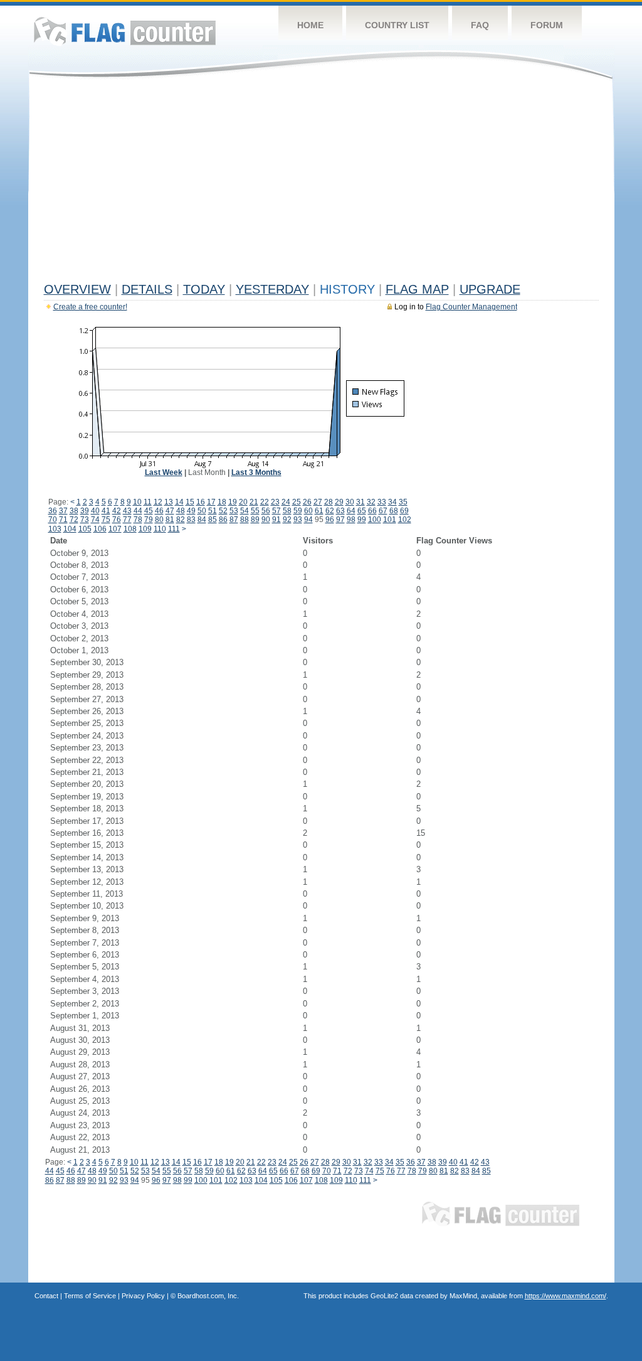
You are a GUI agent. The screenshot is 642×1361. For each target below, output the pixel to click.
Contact (46, 1296)
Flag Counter (125, 31)
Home (310, 25)
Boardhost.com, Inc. (208, 1296)
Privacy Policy (143, 1296)
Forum (546, 25)
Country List (397, 25)
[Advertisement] (321, 183)
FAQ (480, 25)
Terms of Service (90, 1296)
